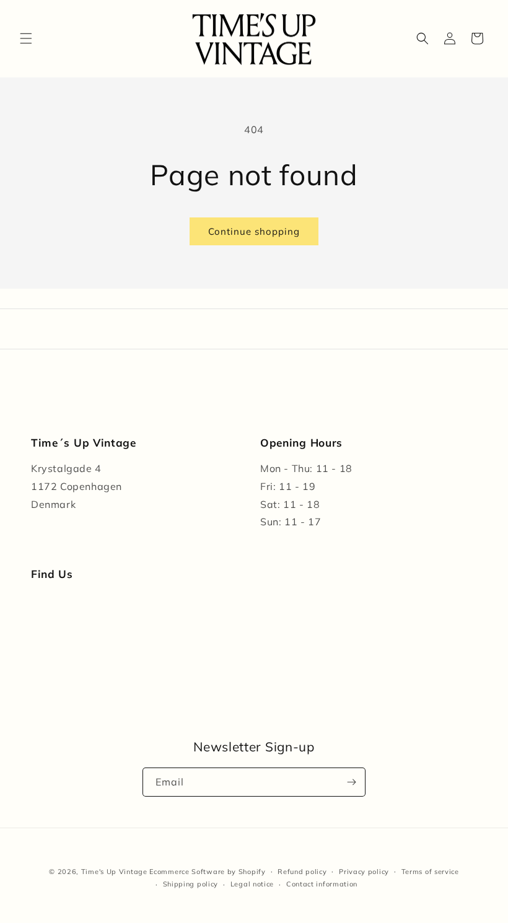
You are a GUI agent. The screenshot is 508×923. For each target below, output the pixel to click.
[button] (26, 38)
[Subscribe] (351, 782)
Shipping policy (191, 884)
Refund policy (302, 871)
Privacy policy (364, 871)
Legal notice (252, 884)
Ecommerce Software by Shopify (207, 871)
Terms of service (430, 871)
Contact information (321, 884)
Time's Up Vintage (114, 871)
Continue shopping (254, 231)
